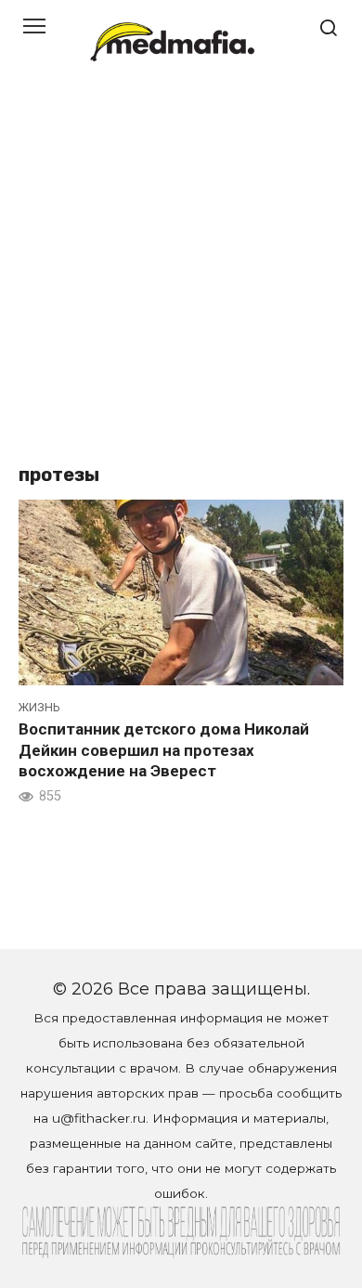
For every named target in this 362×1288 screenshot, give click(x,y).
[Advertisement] (181, 274)
